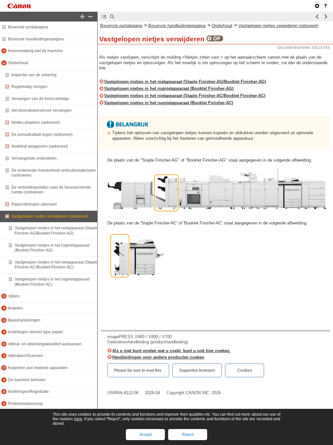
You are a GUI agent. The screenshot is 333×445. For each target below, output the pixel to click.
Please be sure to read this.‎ (138, 370)
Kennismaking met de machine (35, 51)
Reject (187, 434)
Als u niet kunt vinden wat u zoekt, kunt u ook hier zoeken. (171, 350)
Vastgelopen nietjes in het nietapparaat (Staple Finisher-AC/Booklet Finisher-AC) (56, 265)
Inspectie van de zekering (34, 75)
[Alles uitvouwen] (82, 16)
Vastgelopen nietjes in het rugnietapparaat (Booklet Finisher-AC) (52, 282)
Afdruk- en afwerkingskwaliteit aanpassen (45, 344)
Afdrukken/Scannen (25, 355)
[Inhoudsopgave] (104, 16)
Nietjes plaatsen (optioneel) (35, 122)
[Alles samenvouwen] (90, 16)
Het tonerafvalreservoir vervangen (41, 110)
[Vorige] (317, 16)
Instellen (15, 308)
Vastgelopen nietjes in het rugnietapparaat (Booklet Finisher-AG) (52, 248)
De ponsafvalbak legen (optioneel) (42, 134)
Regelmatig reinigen (29, 86)
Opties (14, 296)
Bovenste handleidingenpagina (36, 39)
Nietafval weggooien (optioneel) (39, 146)
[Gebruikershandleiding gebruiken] (325, 5)
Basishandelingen (24, 320)
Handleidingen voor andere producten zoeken (158, 357)
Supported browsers (197, 370)
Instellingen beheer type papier (35, 332)
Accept (146, 434)
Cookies (244, 370)
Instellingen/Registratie (28, 391)
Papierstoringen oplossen (34, 204)
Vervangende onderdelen (34, 158)
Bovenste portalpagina (28, 27)
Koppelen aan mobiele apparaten (38, 368)
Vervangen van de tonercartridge (40, 98)
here (78, 419)
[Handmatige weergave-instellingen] (317, 5)
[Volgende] (325, 16)
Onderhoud (18, 63)
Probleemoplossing (25, 403)
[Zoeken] (112, 16)
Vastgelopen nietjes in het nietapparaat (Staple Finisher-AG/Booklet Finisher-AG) (56, 231)
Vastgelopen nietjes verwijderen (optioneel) (49, 216)
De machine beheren (27, 380)
